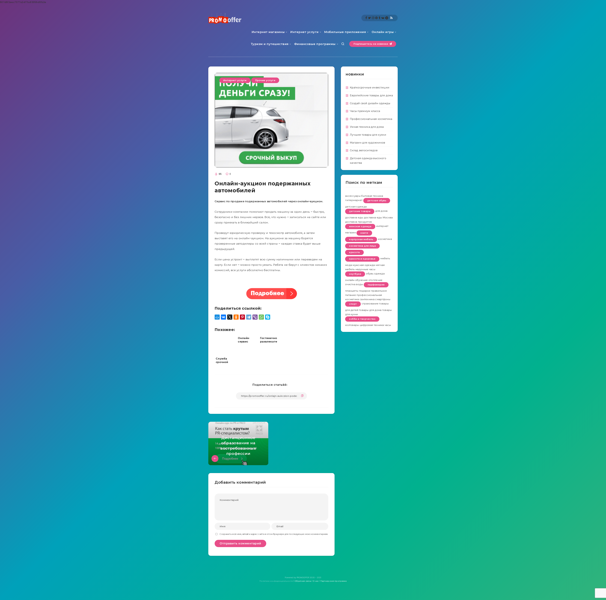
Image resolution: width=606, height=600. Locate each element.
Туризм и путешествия (270, 44)
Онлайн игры (383, 32)
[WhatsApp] (261, 317)
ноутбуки (355, 274)
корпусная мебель (361, 239)
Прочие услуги (265, 80)
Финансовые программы (315, 44)
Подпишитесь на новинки (371, 43)
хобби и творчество (362, 319)
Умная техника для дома (367, 127)
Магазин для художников (367, 142)
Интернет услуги (304, 32)
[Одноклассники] (236, 317)
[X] (229, 317)
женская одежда (360, 226)
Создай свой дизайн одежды (370, 103)
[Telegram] (248, 317)
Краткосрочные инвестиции (369, 87)
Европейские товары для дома (371, 95)
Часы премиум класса (365, 111)
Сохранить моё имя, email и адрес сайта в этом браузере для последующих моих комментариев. (274, 534)
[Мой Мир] (217, 317)
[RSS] (391, 18)
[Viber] (255, 317)
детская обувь (376, 200)
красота (354, 252)
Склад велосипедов (363, 150)
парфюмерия (376, 284)
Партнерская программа (333, 581)
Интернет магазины (268, 32)
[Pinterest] (242, 317)
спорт (353, 304)
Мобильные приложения (345, 32)
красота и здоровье (362, 258)
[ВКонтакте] (223, 317)
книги (364, 232)
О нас (316, 581)
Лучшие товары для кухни (368, 135)
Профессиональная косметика (371, 119)
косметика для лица (362, 245)
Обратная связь (302, 581)
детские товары (359, 211)
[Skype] (267, 317)
